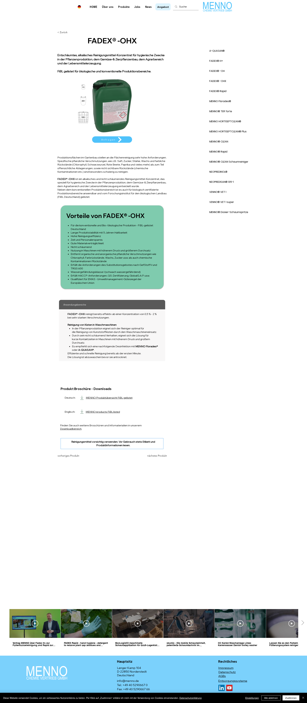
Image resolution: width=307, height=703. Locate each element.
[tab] (112, 304)
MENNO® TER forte (220, 111)
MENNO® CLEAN (218, 141)
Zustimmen (291, 697)
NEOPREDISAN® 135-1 (221, 182)
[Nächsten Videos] (302, 622)
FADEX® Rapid (217, 91)
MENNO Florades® (220, 101)
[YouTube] (229, 688)
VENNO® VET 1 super (221, 202)
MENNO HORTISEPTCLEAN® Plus (228, 131)
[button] (163, 6)
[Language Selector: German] (81, 6)
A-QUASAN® (217, 51)
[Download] (82, 397)
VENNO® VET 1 (217, 192)
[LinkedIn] (221, 688)
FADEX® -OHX (217, 81)
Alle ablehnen (271, 697)
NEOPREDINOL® (218, 172)
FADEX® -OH (217, 71)
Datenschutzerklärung (190, 697)
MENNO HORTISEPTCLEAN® (225, 121)
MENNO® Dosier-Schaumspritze (228, 212)
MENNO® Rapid (218, 151)
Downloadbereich (71, 428)
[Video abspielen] (35, 623)
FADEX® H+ (216, 61)
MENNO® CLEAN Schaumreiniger (228, 162)
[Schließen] (303, 697)
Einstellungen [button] (252, 697)
